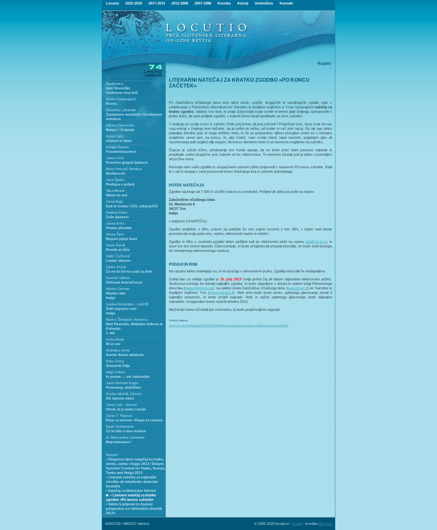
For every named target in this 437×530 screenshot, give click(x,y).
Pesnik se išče (118, 250)
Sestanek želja (118, 366)
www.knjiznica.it (221, 292)
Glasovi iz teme (119, 141)
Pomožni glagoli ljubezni (127, 162)
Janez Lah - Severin (121, 405)
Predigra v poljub (120, 184)
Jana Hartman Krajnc (122, 383)
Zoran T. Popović (119, 416)
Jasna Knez (115, 223)
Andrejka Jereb (118, 350)
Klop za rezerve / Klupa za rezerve (134, 420)
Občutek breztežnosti (124, 282)
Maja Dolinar (115, 372)
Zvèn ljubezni (117, 217)
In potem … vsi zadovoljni (128, 376)
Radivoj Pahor (117, 212)
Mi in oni (113, 344)
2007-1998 (203, 3)
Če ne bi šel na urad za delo (129, 271)
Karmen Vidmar (118, 278)
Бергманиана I (118, 442)
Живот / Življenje (120, 130)
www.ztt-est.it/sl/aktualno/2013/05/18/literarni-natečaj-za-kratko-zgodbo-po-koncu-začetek (229, 325)
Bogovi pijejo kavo (121, 239)
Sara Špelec (115, 180)
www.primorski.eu (199, 288)
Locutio (112, 3)
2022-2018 (133, 3)
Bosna (111, 103)
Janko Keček (116, 267)
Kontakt (286, 3)
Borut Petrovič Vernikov (124, 169)
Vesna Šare (115, 234)
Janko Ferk (115, 158)
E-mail (297, 524)
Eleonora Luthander (121, 110)
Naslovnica (114, 84)
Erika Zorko (115, 361)
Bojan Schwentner (120, 426)
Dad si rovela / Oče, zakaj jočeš (132, 206)
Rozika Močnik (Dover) (124, 394)
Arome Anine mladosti (125, 355)
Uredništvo (264, 3)
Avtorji (242, 3)
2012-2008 (179, 3)
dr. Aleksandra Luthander (125, 437)
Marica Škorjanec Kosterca (127, 319)
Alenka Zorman (118, 289)
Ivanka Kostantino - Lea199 (127, 304)
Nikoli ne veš (116, 195)
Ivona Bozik (115, 339)
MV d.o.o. (325, 524)
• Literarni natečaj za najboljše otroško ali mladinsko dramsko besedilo (132, 481)
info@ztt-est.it (316, 242)
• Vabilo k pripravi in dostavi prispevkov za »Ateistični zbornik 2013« (134, 508)
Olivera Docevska (120, 125)
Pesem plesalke (119, 228)
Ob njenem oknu (120, 398)
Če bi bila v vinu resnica (126, 431)
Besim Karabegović (121, 99)
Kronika (224, 3)
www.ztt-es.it (297, 288)
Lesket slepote (118, 260)
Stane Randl (115, 245)
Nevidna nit (115, 173)
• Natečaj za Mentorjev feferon (131, 491)
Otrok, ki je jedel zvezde (126, 409)
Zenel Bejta (114, 201)
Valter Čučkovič (118, 256)
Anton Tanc (114, 136)
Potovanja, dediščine (123, 387)
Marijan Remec (117, 147)
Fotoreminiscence (121, 151)
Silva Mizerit (115, 191)
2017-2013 (156, 3)
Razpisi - (113, 455)
